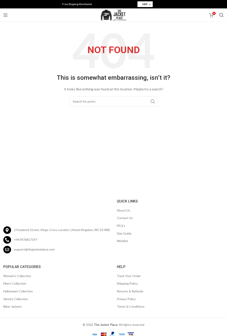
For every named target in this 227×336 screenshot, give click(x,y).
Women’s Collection (17, 276)
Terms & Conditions (131, 306)
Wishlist (122, 241)
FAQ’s (121, 225)
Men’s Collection (14, 283)
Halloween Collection (18, 291)
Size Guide (124, 233)
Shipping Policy (127, 283)
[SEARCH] (153, 101)
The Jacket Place (105, 324)
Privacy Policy (126, 299)
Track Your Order (129, 276)
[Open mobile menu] (5, 15)
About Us (123, 210)
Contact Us (125, 218)
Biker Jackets (12, 306)
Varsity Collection (15, 299)
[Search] (221, 15)
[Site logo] (113, 15)
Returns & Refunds (130, 291)
